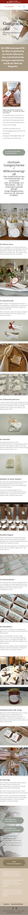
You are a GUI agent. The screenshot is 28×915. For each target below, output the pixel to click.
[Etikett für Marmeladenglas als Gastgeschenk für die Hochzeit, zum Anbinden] (14, 705)
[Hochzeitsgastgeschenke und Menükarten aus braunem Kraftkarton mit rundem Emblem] (14, 530)
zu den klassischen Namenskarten (12, 152)
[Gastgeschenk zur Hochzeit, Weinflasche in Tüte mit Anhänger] (14, 239)
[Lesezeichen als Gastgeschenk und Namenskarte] (14, 575)
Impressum (6, 904)
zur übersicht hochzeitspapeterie (12, 829)
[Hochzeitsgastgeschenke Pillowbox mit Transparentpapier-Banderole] (14, 622)
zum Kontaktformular (14, 862)
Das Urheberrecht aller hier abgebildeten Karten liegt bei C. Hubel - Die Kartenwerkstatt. (12, 874)
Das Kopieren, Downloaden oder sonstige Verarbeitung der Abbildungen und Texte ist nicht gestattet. (13, 883)
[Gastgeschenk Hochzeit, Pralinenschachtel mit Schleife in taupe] (14, 394)
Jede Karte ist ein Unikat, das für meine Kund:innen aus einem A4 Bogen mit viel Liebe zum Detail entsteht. (13, 893)
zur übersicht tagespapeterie (11, 820)
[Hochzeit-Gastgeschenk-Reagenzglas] (14, 296)
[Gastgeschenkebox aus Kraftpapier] (14, 744)
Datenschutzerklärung (17, 904)
